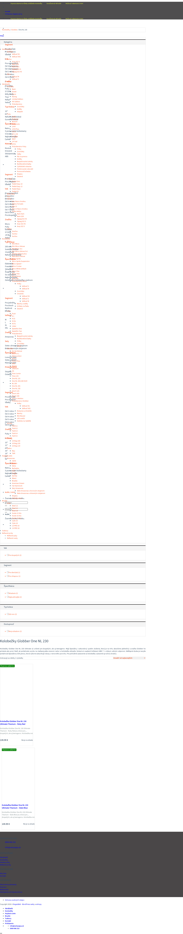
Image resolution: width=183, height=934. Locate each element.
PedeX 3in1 (16, 181)
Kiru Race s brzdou (19, 201)
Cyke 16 (15, 521)
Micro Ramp (16, 276)
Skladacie (12, 593)
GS (13, 371)
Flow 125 (15, 376)
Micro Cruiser (17, 266)
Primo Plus (16, 361)
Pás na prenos (22, 156)
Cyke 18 (15, 523)
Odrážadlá (9, 34)
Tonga (14, 473)
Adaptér (20, 111)
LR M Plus (15, 129)
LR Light (15, 136)
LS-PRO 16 (15, 526)
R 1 (13, 316)
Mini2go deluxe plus (19, 254)
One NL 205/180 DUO (19, 381)
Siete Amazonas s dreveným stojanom (31, 493)
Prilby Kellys (16, 211)
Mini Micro (15, 244)
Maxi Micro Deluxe (18, 256)
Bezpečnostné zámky (25, 161)
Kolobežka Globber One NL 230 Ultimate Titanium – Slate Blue (15, 806)
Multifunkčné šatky (24, 164)
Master (14, 366)
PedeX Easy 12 (17, 186)
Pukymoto (16, 124)
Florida (14, 463)
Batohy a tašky (22, 303)
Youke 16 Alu (16, 516)
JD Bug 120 (16, 443)
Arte (13, 471)
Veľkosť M (15, 76)
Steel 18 (15, 511)
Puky (9, 81)
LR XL (14, 144)
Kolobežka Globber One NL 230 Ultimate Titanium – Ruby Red (13, 722)
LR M (13, 126)
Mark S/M (15, 64)
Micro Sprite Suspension (21, 261)
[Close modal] (1, 933)
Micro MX (15, 279)
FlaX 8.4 (15, 433)
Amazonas (11, 458)
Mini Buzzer (21, 416)
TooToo (14, 234)
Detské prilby (7, 49)
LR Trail (14, 141)
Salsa (14, 466)
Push (14, 313)
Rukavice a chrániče (24, 411)
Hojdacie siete (10, 288)
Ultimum (15, 368)
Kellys (9, 59)
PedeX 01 (15, 191)
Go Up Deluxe (17, 351)
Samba (14, 476)
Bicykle (7, 382)
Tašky (19, 154)
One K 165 (15, 393)
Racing (14, 96)
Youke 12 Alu (16, 513)
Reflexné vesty (12, 538)
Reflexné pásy (12, 535)
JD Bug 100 (16, 441)
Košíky (19, 109)
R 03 (13, 318)
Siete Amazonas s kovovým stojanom (31, 491)
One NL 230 (16, 388)
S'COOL (9, 179)
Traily (14, 116)
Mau (13, 451)
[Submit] (6, 505)
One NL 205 (16, 386)
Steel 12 (15, 506)
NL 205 (14, 383)
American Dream (18, 483)
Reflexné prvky (7, 533)
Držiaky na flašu (23, 306)
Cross (14, 94)
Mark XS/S (15, 66)
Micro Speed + (17, 264)
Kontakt (7, 11)
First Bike (10, 86)
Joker (14, 326)
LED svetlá (21, 418)
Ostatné (20, 176)
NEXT (14, 139)
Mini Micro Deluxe (18, 246)
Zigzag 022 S (16, 69)
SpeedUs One (17, 328)
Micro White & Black (19, 269)
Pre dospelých (14, 555)
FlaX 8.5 (15, 436)
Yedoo (9, 229)
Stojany (20, 174)
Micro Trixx (16, 274)
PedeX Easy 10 (17, 184)
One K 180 (15, 396)
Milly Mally (11, 194)
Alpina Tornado (17, 204)
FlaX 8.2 (15, 428)
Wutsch (14, 121)
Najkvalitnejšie (14, 597)
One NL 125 (16, 378)
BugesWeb (17, 904)
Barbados (15, 468)
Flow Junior (16, 373)
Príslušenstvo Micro (19, 281)
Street (14, 91)
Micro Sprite (16, 259)
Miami (14, 478)
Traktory (8, 484)
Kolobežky (9, 164)
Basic (14, 89)
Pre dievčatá (13, 572)
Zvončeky (20, 106)
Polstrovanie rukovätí (25, 169)
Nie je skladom (14, 631)
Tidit (13, 453)
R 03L (14, 321)
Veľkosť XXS (16, 57)
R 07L (14, 323)
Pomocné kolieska (23, 171)
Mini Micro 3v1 (17, 249)
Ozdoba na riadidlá (24, 421)
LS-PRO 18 (15, 528)
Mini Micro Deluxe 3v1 (20, 251)
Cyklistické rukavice (24, 166)
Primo (14, 358)
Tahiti (14, 461)
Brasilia (14, 481)
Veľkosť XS (16, 54)
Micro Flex (15, 271)
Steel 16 (15, 508)
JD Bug (9, 438)
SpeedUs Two (17, 331)
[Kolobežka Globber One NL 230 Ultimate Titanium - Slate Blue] (13, 801)
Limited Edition (17, 99)
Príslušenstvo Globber (20, 401)
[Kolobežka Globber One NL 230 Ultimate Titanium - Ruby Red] (11, 717)
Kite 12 (14, 206)
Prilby (19, 149)
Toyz (8, 196)
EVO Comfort (16, 356)
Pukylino (15, 119)
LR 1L (14, 131)
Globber (14, 30)
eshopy (39, 904)
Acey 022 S (16, 61)
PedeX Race (16, 189)
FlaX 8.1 (15, 426)
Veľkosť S (15, 79)
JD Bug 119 (16, 446)
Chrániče (20, 293)
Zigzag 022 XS (17, 71)
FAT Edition (16, 101)
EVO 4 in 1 (15, 353)
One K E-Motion (17, 398)
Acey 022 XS (21, 224)
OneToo (15, 231)
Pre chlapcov (13, 576)
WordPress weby (28, 904)
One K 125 (15, 391)
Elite (13, 363)
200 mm (12, 614)
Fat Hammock (17, 486)
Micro (9, 74)
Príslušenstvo (17, 104)
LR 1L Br (15, 134)
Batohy (19, 413)
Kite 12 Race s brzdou (20, 209)
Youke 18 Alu (16, 518)
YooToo (14, 236)
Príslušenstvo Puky (19, 146)
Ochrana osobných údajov (14, 900)
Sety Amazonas (17, 488)
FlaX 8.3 (15, 431)
